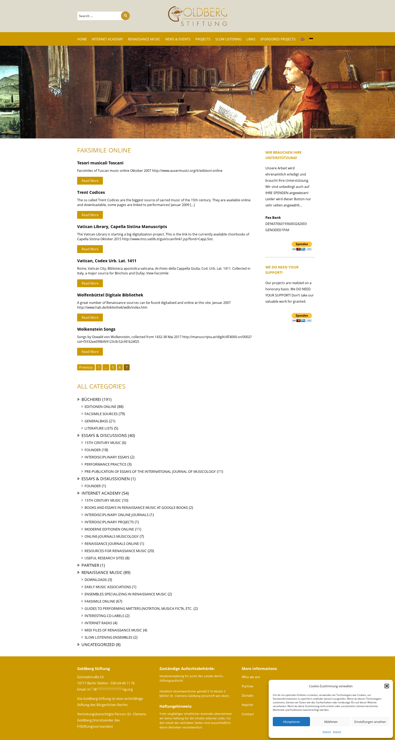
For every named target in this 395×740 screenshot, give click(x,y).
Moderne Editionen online (109, 529)
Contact (248, 714)
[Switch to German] (311, 39)
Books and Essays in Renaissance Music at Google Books (136, 507)
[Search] (125, 15)
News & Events (178, 39)
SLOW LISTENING (228, 39)
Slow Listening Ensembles (108, 637)
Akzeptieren (291, 722)
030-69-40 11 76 (123, 683)
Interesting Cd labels (104, 615)
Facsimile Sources (101, 413)
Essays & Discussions (104, 435)
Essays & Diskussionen (105, 478)
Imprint (327, 731)
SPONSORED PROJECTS (278, 39)
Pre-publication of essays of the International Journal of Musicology (150, 471)
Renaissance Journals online (112, 543)
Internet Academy (101, 493)
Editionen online (100, 406)
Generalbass (96, 421)
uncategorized (98, 644)
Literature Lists (99, 428)
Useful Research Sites (104, 558)
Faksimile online (100, 601)
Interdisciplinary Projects (109, 522)
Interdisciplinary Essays (107, 457)
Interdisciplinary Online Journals (117, 514)
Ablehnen (331, 722)
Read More (90, 180)
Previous (86, 367)
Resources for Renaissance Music (116, 550)
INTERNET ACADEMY (107, 39)
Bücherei (91, 399)
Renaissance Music (101, 572)
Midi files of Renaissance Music (113, 630)
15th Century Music (103, 442)
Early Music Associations (108, 586)
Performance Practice (105, 464)
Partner (90, 565)
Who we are (251, 677)
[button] (387, 686)
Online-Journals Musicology (112, 536)
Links (250, 39)
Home (82, 39)
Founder (93, 449)
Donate (247, 695)
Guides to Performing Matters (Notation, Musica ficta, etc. (139, 608)
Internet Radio (98, 623)
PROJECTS (202, 39)
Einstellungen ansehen (370, 722)
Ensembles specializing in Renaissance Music (126, 594)
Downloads (96, 579)
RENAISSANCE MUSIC (144, 39)
